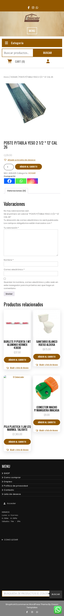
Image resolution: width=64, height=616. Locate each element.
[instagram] (32, 7)
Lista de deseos (12, 494)
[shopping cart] (9, 61)
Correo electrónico (14, 269)
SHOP (7, 473)
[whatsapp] (37, 612)
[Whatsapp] (21, 181)
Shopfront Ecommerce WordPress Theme (27, 604)
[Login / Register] (48, 61)
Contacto (9, 489)
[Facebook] (9, 181)
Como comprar (12, 477)
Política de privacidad (16, 485)
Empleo (8, 481)
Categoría (17, 43)
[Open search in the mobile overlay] (32, 594)
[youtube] (36, 7)
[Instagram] (32, 181)
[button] (19, 159)
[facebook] (28, 7)
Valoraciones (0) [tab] (16, 190)
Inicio (6, 77)
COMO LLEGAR (11, 539)
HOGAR (14, 77)
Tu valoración (11, 227)
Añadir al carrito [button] (17, 359)
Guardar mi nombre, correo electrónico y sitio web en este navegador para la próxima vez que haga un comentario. (31, 285)
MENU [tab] (32, 31)
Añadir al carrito (28, 166)
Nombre (9, 259)
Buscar (47, 53)
